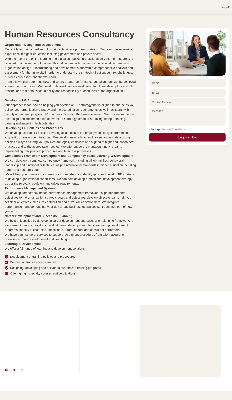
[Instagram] (22, 370)
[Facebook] (6, 370)
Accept (168, 129)
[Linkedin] (14, 370)
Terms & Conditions (173, 129)
